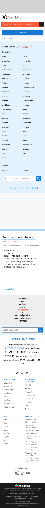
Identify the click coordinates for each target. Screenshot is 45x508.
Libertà (28, 385)
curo (22, 307)
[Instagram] (17, 473)
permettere (20, 356)
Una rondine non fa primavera (32, 432)
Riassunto (29, 398)
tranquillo (33, 352)
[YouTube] (27, 473)
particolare (14, 360)
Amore (6, 433)
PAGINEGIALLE (21, 488)
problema (13, 347)
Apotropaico (9, 407)
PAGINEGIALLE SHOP (34, 488)
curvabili (22, 320)
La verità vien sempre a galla (31, 420)
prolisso (34, 348)
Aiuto (30, 498)
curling (22, 304)
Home (4, 39)
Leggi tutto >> (10, 289)
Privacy (26, 496)
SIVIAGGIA (38, 491)
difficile (9, 356)
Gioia (27, 405)
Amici (6, 440)
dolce (25, 348)
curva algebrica (22, 315)
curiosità (22, 298)
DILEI (32, 491)
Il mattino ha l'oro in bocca (32, 437)
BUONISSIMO (23, 493)
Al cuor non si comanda (30, 454)
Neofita (7, 400)
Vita (5, 419)
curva (22, 312)
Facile (27, 388)
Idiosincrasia (9, 390)
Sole (5, 423)
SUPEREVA (31, 493)
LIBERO (6, 488)
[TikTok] (22, 473)
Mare (6, 430)
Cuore (6, 437)
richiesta (28, 344)
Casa (6, 426)
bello (28, 360)
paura (22, 363)
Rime (11, 39)
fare (23, 360)
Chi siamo (9, 496)
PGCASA (6, 491)
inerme (6, 360)
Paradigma (29, 402)
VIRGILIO (13, 488)
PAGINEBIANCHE (15, 491)
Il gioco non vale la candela (32, 448)
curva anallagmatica (22, 318)
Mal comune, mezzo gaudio (31, 443)
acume (33, 355)
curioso (22, 301)
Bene (6, 444)
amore (36, 359)
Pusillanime (9, 393)
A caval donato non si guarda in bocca (33, 459)
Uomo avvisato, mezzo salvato (31, 426)
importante (17, 344)
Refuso (7, 396)
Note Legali (17, 496)
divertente (15, 351)
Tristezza (28, 409)
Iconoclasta (8, 403)
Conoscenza (30, 395)
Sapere (15, 17)
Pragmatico (29, 392)
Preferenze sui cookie (19, 498)
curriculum (22, 309)
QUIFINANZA (14, 493)
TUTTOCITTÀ (25, 491)
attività (35, 344)
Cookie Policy (35, 496)
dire (9, 344)
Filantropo (8, 386)
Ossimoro (8, 383)
